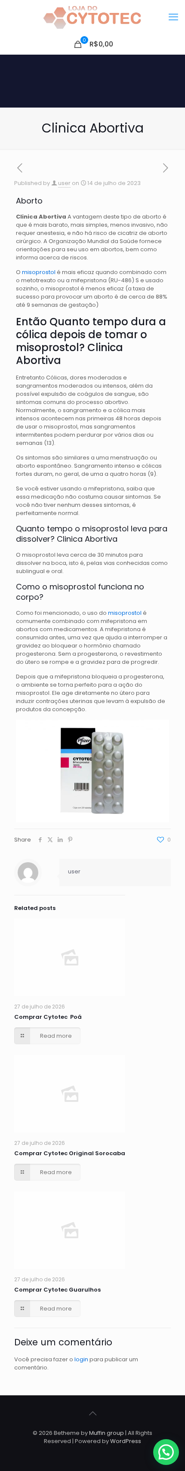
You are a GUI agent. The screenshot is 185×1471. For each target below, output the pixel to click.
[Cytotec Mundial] (92, 17)
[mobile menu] (173, 17)
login (81, 1359)
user (64, 183)
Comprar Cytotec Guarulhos (57, 1290)
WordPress (125, 1441)
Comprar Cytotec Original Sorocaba (69, 1153)
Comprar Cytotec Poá (48, 1017)
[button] (166, 1452)
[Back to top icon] (92, 1413)
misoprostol (39, 272)
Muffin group (106, 1433)
